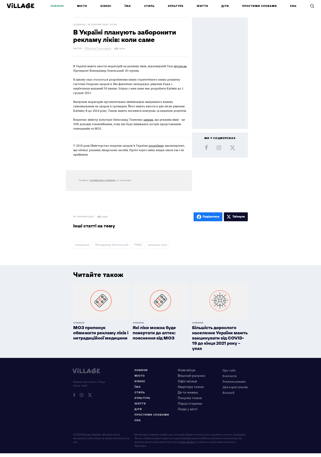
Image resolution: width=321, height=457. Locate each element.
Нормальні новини (102, 180)
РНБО (138, 245)
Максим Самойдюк (98, 49)
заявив (148, 119)
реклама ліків (157, 245)
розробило (156, 145)
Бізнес (105, 6)
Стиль (149, 6)
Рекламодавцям (234, 381)
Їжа (128, 6)
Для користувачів (235, 387)
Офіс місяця (187, 381)
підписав (180, 66)
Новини (57, 6)
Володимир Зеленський (111, 245)
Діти (225, 6)
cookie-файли (186, 442)
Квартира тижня (191, 387)
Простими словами (259, 6)
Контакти (229, 376)
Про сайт (229, 370)
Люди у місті (187, 409)
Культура (176, 6)
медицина (82, 245)
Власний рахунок (191, 376)
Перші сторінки (190, 404)
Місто (82, 6)
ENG (293, 6)
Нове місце (186, 370)
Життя (202, 6)
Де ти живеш (188, 392)
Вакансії (228, 393)
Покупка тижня (190, 398)
